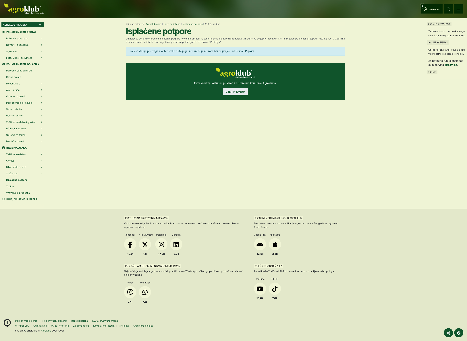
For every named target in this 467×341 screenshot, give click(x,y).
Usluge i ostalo (14, 115)
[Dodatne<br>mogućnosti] (458, 332)
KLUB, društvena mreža (21, 199)
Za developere (81, 325)
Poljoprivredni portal (21, 32)
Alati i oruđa (13, 90)
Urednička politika (143, 325)
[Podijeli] (448, 332)
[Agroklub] (24, 8)
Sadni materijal (14, 109)
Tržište (10, 186)
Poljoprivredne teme (17, 38)
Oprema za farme (15, 135)
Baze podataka (172, 24)
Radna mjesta (13, 77)
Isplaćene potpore (193, 24)
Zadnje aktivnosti (439, 24)
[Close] (448, 9)
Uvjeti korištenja (60, 325)
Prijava (249, 51)
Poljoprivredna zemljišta (19, 70)
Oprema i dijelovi (15, 96)
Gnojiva (10, 160)
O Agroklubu (22, 325)
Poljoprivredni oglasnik (22, 64)
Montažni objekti (15, 141)
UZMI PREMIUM (235, 91)
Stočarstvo (12, 173)
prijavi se (451, 65)
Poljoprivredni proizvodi (19, 102)
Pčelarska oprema (16, 128)
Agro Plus (11, 51)
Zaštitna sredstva (16, 154)
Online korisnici (437, 42)
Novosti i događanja (17, 44)
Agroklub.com (153, 24)
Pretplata (124, 325)
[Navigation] (458, 9)
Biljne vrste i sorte (16, 167)
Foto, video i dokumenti (19, 57)
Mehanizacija (13, 83)
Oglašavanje (40, 325)
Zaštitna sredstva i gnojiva (20, 122)
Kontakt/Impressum (104, 325)
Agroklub (46, 330)
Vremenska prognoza (18, 193)
